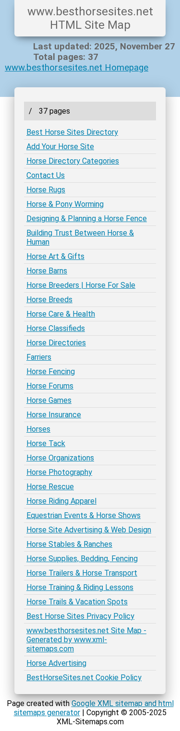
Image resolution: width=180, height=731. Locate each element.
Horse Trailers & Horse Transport (81, 573)
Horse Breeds (49, 299)
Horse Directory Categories (72, 160)
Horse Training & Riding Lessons (79, 587)
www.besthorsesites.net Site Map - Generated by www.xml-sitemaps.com (86, 639)
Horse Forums (49, 385)
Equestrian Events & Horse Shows (83, 515)
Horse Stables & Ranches (69, 544)
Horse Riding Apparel (61, 501)
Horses (38, 429)
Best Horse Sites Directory (72, 132)
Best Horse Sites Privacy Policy (80, 616)
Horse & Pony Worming (65, 204)
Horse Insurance (53, 414)
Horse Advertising (56, 663)
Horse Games (49, 400)
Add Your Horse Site (60, 146)
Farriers (38, 357)
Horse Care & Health (60, 313)
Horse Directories (56, 342)
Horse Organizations (60, 457)
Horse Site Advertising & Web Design (88, 529)
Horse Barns (46, 270)
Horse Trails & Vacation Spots (77, 601)
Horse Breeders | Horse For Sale (80, 285)
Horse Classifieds (55, 328)
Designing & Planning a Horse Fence (86, 218)
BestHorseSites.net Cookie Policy (84, 677)
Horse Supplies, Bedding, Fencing (82, 558)
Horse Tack (45, 443)
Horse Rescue (50, 486)
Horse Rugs (45, 189)
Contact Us (45, 175)
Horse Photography (59, 472)
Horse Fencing (50, 371)
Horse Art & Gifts (55, 256)
